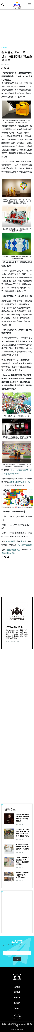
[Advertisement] (17, 28)
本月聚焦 (17, 1003)
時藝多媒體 (10, 541)
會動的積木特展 (13, 549)
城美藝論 (17, 986)
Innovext (20, 1029)
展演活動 (4, 48)
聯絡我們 (17, 1008)
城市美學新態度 (25, 544)
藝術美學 (17, 992)
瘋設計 (23, 541)
